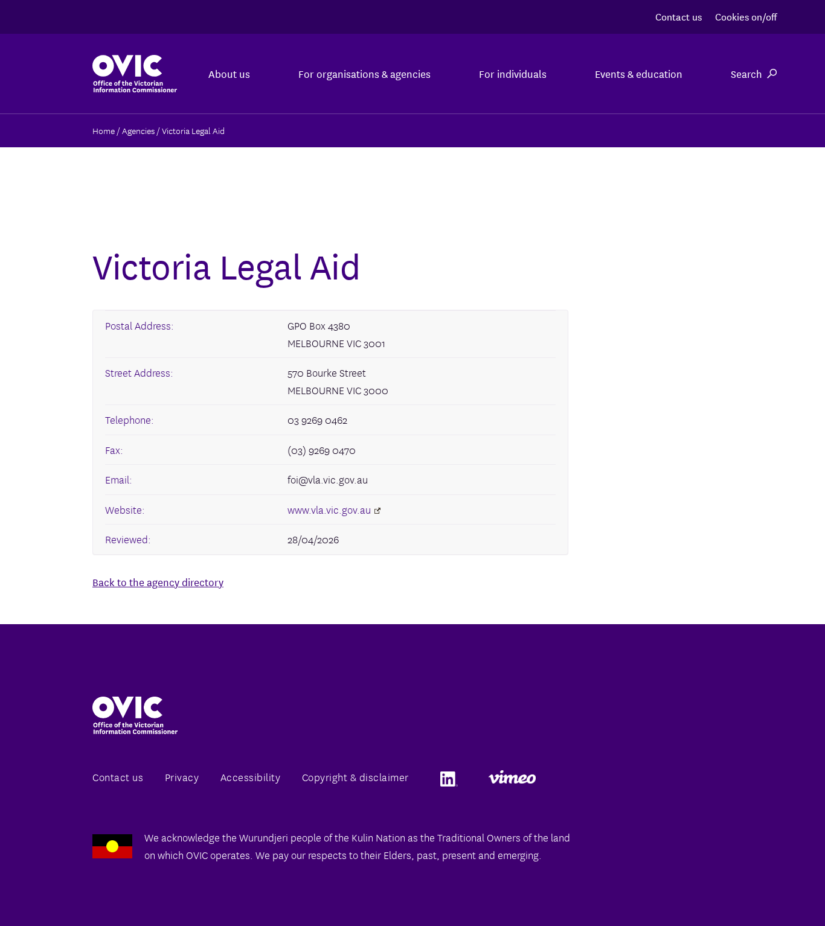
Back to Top (767, 889)
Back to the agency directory (157, 581)
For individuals (513, 73)
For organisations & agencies (364, 73)
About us (229, 73)
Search (746, 73)
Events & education (638, 73)
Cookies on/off (746, 16)
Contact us (678, 16)
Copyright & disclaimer (355, 776)
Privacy (182, 776)
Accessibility (250, 776)
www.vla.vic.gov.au (329, 509)
